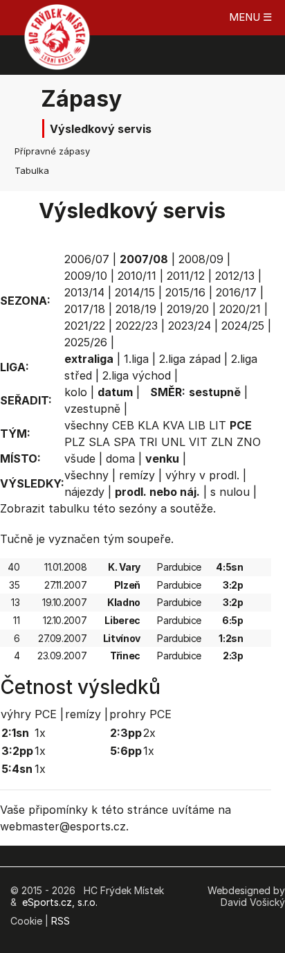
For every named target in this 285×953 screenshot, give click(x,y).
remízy (137, 475)
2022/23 (137, 325)
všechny (86, 425)
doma (120, 458)
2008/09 (200, 259)
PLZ (74, 442)
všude (79, 458)
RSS (60, 921)
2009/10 (85, 276)
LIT (217, 425)
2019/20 (188, 309)
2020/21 (240, 309)
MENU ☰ (250, 17)
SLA (99, 442)
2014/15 (135, 292)
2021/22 (84, 325)
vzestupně (92, 409)
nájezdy (84, 492)
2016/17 (236, 292)
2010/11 (137, 276)
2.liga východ (136, 375)
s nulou (230, 492)
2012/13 (235, 276)
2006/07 (86, 259)
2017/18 (84, 309)
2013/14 (84, 292)
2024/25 (242, 325)
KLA (148, 425)
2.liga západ (190, 359)
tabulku (68, 508)
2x (149, 733)
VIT (198, 442)
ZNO (249, 442)
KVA (174, 425)
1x (40, 733)
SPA (124, 442)
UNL (173, 442)
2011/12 (186, 276)
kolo (75, 392)
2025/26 (85, 342)
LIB (196, 425)
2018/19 (136, 309)
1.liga (136, 359)
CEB (123, 425)
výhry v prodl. (202, 475)
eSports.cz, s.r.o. (60, 902)
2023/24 (189, 325)
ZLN (222, 442)
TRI (148, 442)
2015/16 (185, 292)
